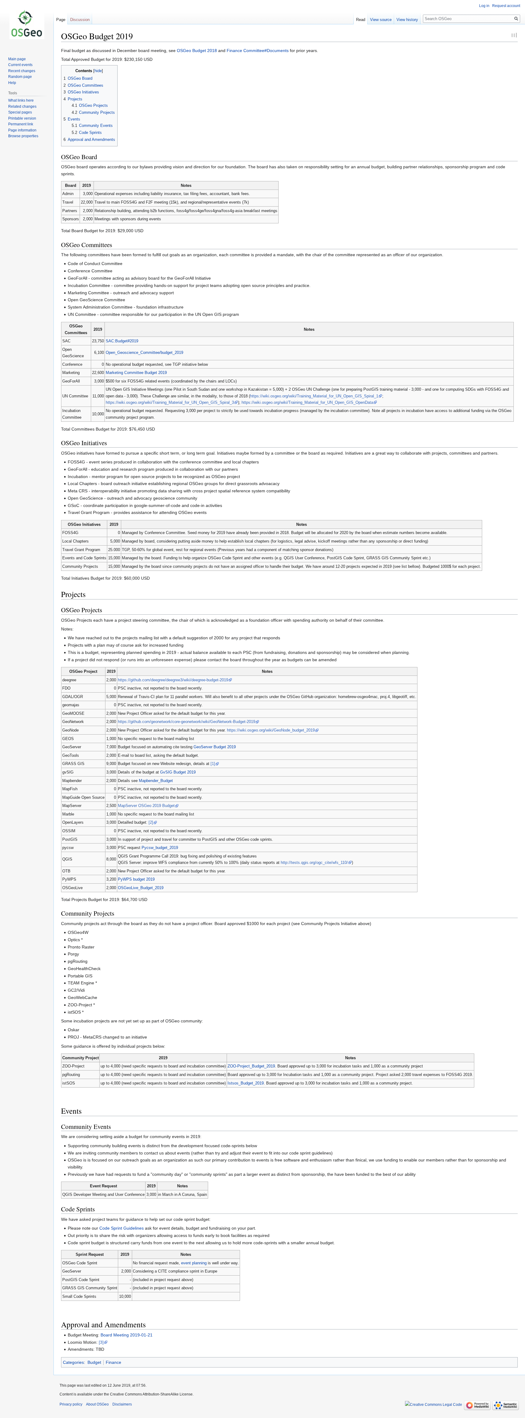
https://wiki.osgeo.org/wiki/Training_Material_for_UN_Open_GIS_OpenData (307, 402)
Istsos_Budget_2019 (246, 1083)
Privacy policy (71, 1404)
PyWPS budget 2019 (136, 879)
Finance (113, 1362)
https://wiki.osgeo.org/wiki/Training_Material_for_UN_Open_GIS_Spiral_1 (314, 396)
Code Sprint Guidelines (121, 1228)
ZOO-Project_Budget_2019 (251, 1066)
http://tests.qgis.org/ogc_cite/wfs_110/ (314, 862)
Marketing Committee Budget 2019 (136, 372)
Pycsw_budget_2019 (160, 847)
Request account (506, 6)
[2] (151, 822)
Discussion (80, 19)
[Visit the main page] (26, 24)
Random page (20, 77)
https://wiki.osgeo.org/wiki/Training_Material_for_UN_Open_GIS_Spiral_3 (170, 402)
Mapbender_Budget (156, 780)
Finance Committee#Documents (258, 50)
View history (407, 19)
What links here (21, 100)
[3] (101, 1342)
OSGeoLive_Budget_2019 (140, 887)
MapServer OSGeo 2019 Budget (146, 805)
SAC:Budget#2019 (122, 341)
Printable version (22, 118)
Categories (73, 1362)
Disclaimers (122, 1404)
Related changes (22, 106)
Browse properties (23, 136)
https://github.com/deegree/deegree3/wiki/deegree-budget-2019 (173, 680)
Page (60, 19)
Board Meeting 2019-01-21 (127, 1334)
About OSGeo (97, 1404)
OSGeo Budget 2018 (197, 50)
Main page (17, 59)
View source (381, 19)
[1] (213, 763)
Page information (22, 130)
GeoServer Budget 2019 (215, 747)
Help (12, 83)
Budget (94, 1362)
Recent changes (21, 71)
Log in (484, 6)
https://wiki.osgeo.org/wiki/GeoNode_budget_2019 (271, 730)
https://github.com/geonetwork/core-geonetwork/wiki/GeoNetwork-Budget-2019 (186, 721)
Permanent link (20, 124)
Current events (20, 65)
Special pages (20, 112)
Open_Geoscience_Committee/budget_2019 (144, 352)
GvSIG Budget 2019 (178, 772)
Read (360, 19)
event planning (194, 1263)
